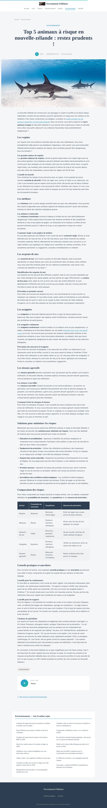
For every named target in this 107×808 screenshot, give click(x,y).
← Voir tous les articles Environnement (32, 697)
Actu (33, 8)
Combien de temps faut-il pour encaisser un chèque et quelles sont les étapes (33, 724)
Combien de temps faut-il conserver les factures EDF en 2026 (31, 738)
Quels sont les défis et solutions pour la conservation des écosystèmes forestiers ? (69, 752)
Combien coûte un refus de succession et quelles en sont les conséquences (73, 724)
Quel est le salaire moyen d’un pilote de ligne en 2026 (32, 745)
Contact (60, 796)
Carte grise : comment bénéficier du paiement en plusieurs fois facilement (72, 766)
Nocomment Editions (57, 3)
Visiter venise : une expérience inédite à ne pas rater (33, 758)
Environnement (70, 8)
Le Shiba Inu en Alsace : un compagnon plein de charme (72, 759)
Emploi (60, 8)
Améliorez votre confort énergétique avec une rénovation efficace (31, 752)
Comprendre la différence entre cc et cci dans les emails (72, 731)
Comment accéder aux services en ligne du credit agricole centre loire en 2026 (32, 764)
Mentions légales (49, 796)
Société (80, 8)
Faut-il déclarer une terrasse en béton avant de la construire (32, 731)
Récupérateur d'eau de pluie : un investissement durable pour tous (31, 771)
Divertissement (50, 8)
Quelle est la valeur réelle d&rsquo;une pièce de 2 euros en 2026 (72, 745)
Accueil (26, 8)
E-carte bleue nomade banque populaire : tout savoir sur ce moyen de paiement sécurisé (73, 738)
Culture (39, 8)
